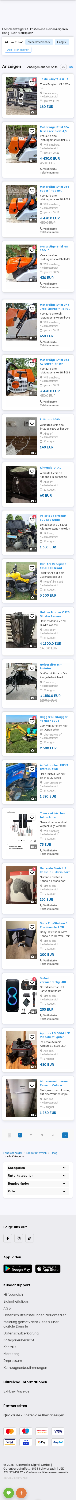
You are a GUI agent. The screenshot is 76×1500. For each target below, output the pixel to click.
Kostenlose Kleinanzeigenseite (47, 1472)
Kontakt (9, 1347)
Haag (60, 42)
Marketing (11, 1354)
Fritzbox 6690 (50, 419)
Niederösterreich (38, 42)
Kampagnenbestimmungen (25, 1367)
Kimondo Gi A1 (50, 467)
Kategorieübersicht (18, 1340)
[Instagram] (19, 1238)
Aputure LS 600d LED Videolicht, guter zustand (55, 1036)
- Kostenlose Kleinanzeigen (33, 1415)
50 (71, 67)
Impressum (12, 1361)
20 (63, 67)
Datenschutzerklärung (21, 1333)
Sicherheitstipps (16, 1301)
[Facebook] (8, 1238)
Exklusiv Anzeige (16, 1391)
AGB (7, 1308)
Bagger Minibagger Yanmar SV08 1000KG (54, 720)
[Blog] (30, 1238)
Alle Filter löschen (18, 49)
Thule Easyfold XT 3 (54, 78)
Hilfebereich (13, 1294)
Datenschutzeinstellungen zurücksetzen (34, 1315)
